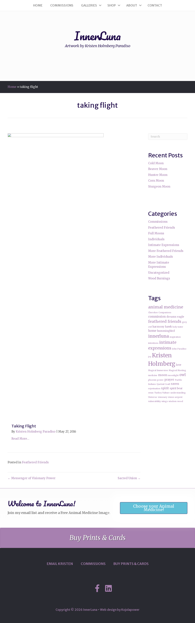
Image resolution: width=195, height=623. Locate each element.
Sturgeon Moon (159, 186)
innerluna (158, 336)
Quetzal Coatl (163, 384)
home (152, 331)
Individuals (156, 239)
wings (164, 401)
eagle (180, 316)
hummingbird (166, 331)
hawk (168, 326)
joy (149, 356)
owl (182, 375)
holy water (178, 327)
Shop (111, 5)
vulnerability (154, 401)
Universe (152, 397)
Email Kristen (60, 564)
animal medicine (165, 307)
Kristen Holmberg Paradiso (35, 431)
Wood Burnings (159, 278)
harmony (158, 326)
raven (175, 384)
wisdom (173, 401)
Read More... (20, 438)
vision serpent (175, 397)
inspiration (175, 337)
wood (180, 401)
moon (162, 375)
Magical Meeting (177, 370)
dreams (171, 316)
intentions (153, 343)
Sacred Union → (129, 478)
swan (150, 393)
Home (37, 5)
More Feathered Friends (165, 251)
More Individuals (160, 256)
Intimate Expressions (163, 245)
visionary (162, 397)
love (178, 365)
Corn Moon (156, 180)
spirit (165, 388)
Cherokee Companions (159, 312)
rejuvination (154, 388)
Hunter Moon (157, 175)
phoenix (152, 380)
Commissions (61, 5)
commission (157, 316)
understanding (178, 393)
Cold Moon (156, 163)
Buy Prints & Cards (131, 564)
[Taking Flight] (56, 276)
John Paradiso (179, 349)
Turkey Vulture (162, 393)
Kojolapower (130, 610)
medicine (152, 375)
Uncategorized (158, 272)
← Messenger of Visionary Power (31, 478)
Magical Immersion (158, 370)
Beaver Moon (157, 169)
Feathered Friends (35, 462)
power (160, 380)
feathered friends (164, 321)
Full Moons (156, 233)
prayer (169, 379)
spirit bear (176, 388)
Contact (155, 5)
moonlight (173, 375)
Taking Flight (23, 426)
